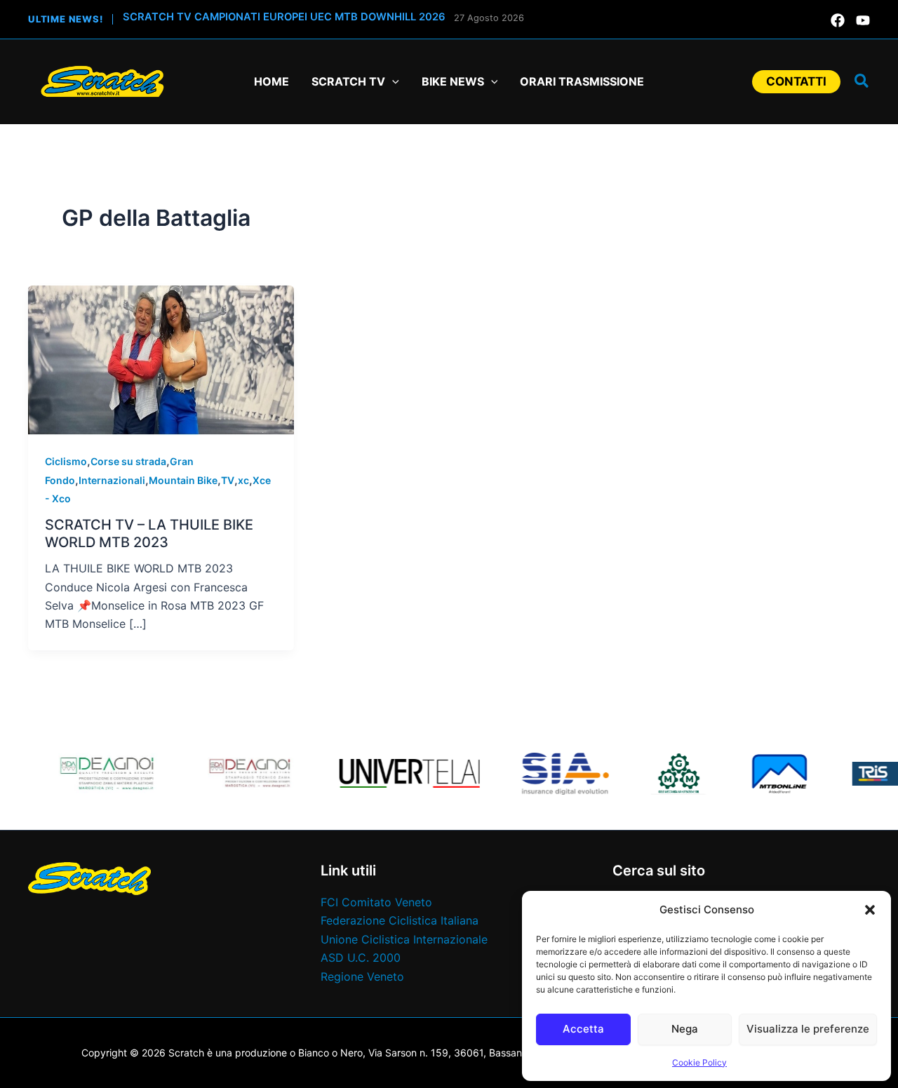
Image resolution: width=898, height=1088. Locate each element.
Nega (684, 1028)
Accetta (583, 1028)
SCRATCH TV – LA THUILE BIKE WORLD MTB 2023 (149, 533)
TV (227, 480)
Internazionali (112, 480)
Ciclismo (66, 461)
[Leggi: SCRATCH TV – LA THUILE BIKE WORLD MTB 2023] (161, 359)
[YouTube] (863, 20)
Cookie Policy (699, 1062)
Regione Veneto (362, 976)
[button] (870, 910)
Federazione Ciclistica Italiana (399, 920)
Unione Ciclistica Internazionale (404, 939)
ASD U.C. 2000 (361, 958)
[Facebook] (838, 20)
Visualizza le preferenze (807, 1028)
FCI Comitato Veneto (376, 902)
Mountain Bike (183, 480)
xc (243, 480)
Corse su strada (128, 461)
